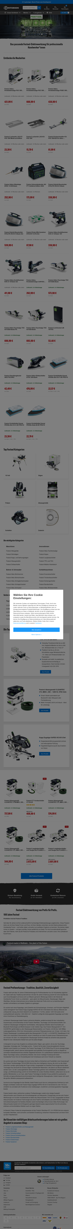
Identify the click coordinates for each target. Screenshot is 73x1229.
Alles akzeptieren (36, 630)
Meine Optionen (37, 634)
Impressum (38, 623)
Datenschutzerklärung (19, 623)
